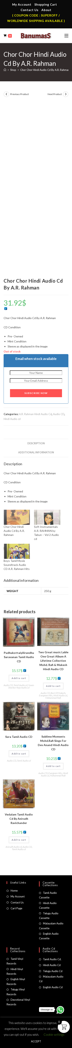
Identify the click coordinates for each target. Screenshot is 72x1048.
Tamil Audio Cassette (48, 895)
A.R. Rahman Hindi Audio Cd (35, 414)
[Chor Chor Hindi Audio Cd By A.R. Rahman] (17, 517)
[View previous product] (6, 94)
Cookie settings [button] (54, 1034)
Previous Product (19, 94)
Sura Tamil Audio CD (18, 736)
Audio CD (58, 414)
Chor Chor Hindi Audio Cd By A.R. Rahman (44, 69)
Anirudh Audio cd (14, 846)
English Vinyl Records (16, 981)
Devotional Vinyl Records (18, 1002)
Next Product (55, 94)
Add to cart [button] (19, 678)
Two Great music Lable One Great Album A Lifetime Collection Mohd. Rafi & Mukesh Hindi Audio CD (53, 660)
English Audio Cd (53, 987)
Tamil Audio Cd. (52, 959)
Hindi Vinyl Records (15, 971)
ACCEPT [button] (36, 1041)
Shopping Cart (45, 4)
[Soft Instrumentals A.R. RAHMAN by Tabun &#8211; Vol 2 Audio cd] (47, 517)
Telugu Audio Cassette (48, 916)
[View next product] (65, 94)
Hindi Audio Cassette (48, 905)
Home (14, 890)
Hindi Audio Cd (52, 965)
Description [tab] (36, 443)
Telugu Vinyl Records (16, 992)
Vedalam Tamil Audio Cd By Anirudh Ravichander (19, 819)
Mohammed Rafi (53, 697)
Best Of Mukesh (58, 693)
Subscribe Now (36, 393)
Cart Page (16, 908)
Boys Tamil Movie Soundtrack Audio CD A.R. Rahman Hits (17, 565)
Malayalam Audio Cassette (51, 926)
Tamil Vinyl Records (15, 961)
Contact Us (29, 10)
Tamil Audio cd (20, 685)
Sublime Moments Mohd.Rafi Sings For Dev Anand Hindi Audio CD (53, 743)
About (46, 10)
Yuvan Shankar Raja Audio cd (21, 686)
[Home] (5, 69)
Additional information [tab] (36, 452)
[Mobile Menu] (66, 35)
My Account (21, 4)
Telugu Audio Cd (52, 971)
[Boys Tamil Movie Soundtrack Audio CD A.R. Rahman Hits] (17, 551)
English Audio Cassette (49, 936)
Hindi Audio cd (12, 419)
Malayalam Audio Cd (51, 979)
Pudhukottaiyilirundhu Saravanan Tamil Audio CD (19, 657)
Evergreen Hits (46, 695)
